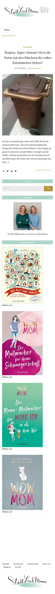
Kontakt (5, 564)
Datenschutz (32, 564)
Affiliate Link (7, 305)
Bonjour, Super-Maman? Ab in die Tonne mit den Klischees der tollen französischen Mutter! (27, 58)
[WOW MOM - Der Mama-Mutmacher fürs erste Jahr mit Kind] (22, 482)
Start (4, 36)
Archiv (18, 567)
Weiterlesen (43, 170)
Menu (7, 29)
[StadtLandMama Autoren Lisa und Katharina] (27, 216)
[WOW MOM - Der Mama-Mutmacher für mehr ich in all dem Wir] (22, 415)
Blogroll (7, 567)
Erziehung (27, 47)
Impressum (18, 564)
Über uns (46, 564)
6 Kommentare (34, 68)
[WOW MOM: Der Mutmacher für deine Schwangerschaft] (22, 343)
